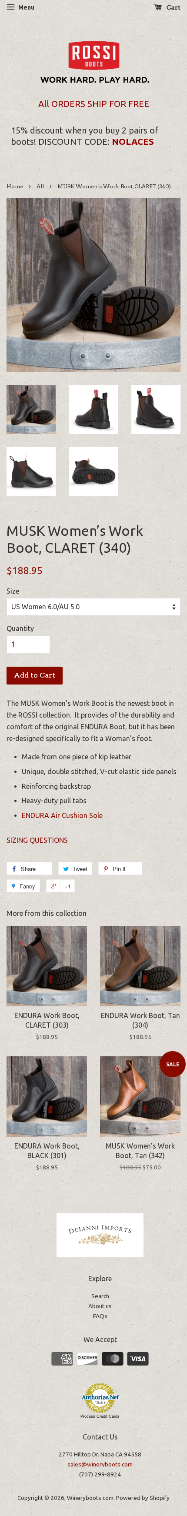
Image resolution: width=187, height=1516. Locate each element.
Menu (25, 7)
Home (15, 186)
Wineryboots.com (90, 1497)
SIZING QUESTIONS (38, 840)
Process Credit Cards (100, 1416)
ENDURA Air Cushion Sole (62, 815)
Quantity (20, 628)
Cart (172, 7)
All (40, 186)
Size (13, 591)
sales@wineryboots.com (100, 1464)
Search (100, 1295)
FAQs (100, 1315)
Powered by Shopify (143, 1497)
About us (100, 1305)
